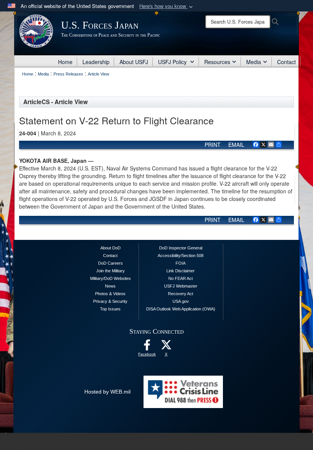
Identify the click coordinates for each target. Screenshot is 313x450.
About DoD (110, 248)
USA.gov (181, 301)
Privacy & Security (110, 301)
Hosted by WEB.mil (107, 392)
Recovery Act (180, 293)
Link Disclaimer (180, 270)
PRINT (213, 144)
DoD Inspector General (180, 248)
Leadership (96, 62)
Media (253, 62)
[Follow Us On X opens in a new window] (166, 347)
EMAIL (236, 144)
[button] (166, 6)
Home (65, 62)
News (110, 286)
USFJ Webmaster (180, 286)
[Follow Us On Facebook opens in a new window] (146, 347)
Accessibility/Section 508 (180, 255)
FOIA (181, 263)
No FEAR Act (180, 278)
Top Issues (110, 309)
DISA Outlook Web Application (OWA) (180, 309)
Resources (217, 62)
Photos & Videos (110, 293)
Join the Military (110, 270)
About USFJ (133, 62)
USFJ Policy (173, 62)
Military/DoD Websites (110, 278)
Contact (286, 62)
